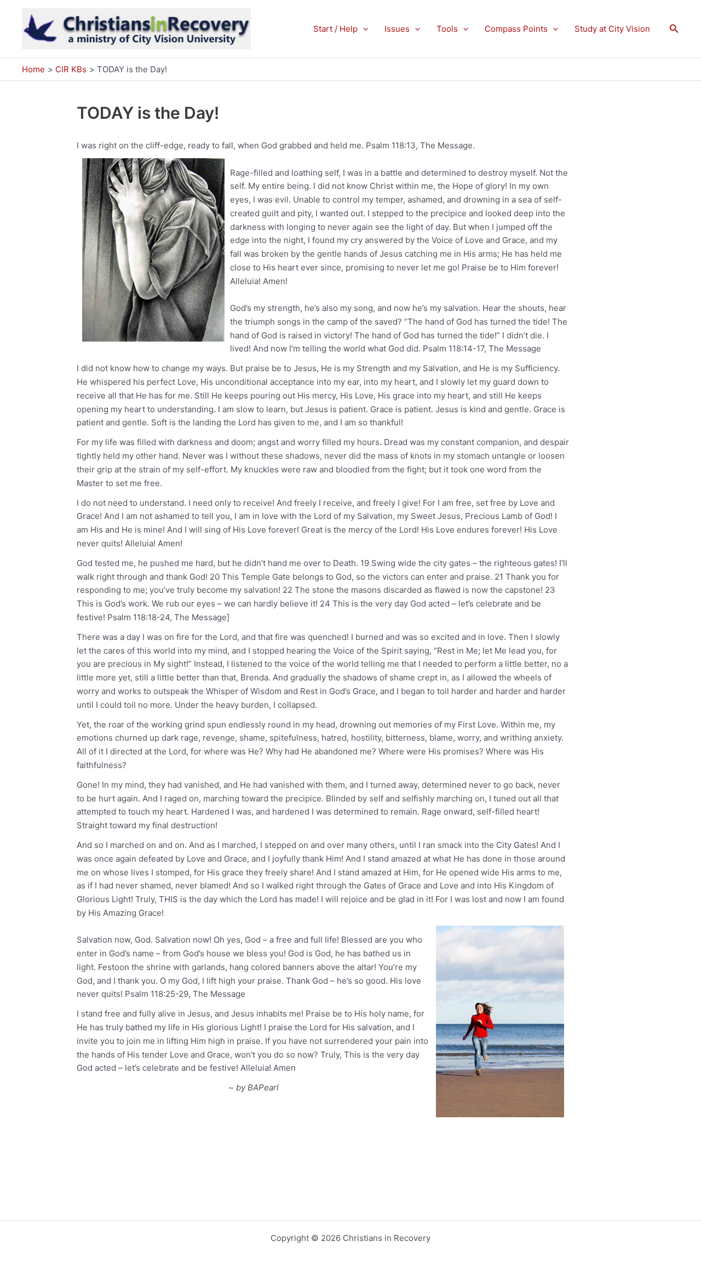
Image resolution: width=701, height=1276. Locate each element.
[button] (363, 29)
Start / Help (335, 29)
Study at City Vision (612, 29)
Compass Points (516, 29)
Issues (397, 29)
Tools (447, 29)
